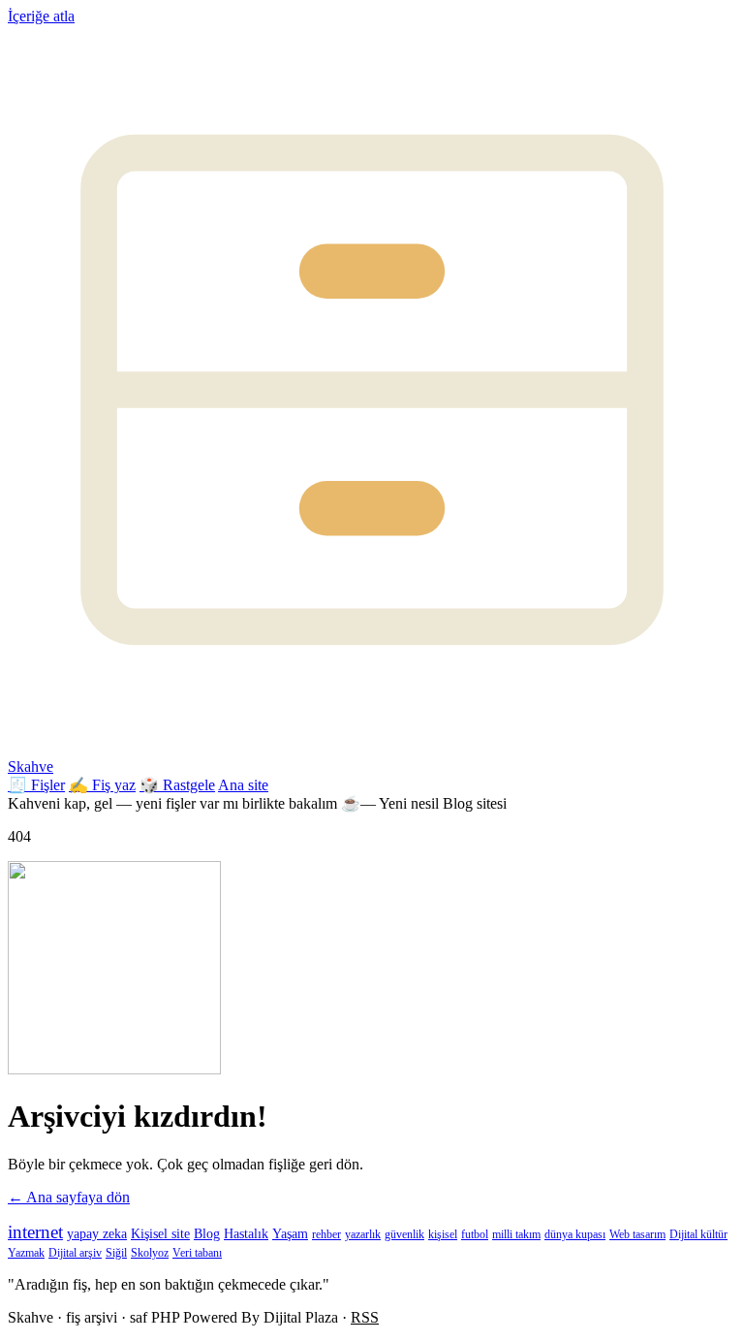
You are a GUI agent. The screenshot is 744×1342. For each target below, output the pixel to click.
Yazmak (26, 1253)
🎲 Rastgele (177, 785)
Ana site (243, 785)
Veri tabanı (197, 1253)
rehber (326, 1234)
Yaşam (290, 1234)
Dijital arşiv (75, 1253)
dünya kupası (574, 1234)
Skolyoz (150, 1253)
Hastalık (246, 1234)
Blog (207, 1234)
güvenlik (404, 1234)
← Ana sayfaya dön (69, 1197)
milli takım (516, 1234)
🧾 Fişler (36, 785)
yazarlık (363, 1234)
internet (35, 1232)
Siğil (116, 1253)
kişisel (442, 1234)
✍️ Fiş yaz (102, 785)
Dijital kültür (698, 1234)
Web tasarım (637, 1234)
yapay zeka (97, 1234)
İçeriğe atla (41, 16)
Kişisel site (160, 1234)
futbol (474, 1234)
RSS (365, 1317)
